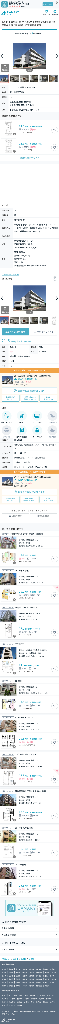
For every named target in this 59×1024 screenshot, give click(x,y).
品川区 (23, 959)
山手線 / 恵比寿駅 (17, 104)
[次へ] (57, 56)
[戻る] (2, 56)
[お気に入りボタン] (54, 130)
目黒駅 (31, 959)
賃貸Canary (6, 959)
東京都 (15, 959)
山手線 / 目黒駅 (16, 101)
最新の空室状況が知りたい (31, 390)
